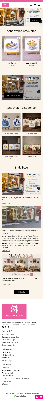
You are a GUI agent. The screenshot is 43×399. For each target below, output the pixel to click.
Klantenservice (7, 381)
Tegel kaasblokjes (31, 63)
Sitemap (5, 384)
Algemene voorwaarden (11, 370)
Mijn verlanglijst (7, 360)
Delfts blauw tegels (11, 133)
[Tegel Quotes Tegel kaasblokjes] (31, 48)
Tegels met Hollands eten (11, 157)
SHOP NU (35, 20)
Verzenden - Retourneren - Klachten (15, 378)
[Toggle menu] (39, 5)
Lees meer (6, 203)
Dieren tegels (32, 157)
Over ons (5, 368)
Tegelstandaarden (8, 345)
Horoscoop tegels (31, 133)
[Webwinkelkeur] (20, 396)
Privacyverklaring (8, 373)
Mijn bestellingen (8, 355)
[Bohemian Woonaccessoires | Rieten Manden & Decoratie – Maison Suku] (5, 5)
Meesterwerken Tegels (10, 342)
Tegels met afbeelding (10, 337)
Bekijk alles (22, 292)
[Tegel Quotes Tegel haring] (11, 48)
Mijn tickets (6, 358)
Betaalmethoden (8, 376)
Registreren (6, 352)
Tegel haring (11, 63)
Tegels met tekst (8, 334)
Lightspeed (35, 393)
